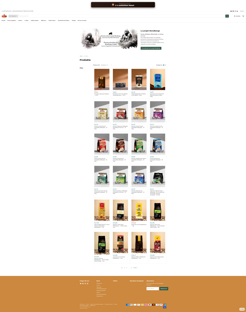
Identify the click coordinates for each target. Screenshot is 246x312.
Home (81, 56)
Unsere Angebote (11, 20)
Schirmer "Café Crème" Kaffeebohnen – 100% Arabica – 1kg (120, 226)
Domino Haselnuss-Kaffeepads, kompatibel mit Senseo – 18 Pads (120, 192)
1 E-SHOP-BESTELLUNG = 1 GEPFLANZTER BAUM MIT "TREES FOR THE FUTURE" (17, 11)
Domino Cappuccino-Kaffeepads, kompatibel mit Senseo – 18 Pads (120, 128)
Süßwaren (43, 20)
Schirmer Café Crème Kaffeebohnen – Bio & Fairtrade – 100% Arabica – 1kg (157, 226)
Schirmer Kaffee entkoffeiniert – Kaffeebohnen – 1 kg (138, 257)
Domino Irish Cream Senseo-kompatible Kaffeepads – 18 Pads (101, 192)
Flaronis (3, 20)
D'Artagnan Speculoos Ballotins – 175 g (101, 94)
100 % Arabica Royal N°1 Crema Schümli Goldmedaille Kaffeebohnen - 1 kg (101, 226)
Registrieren (164, 288)
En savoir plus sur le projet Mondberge (151, 48)
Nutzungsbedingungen (101, 294)
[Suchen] (227, 16)
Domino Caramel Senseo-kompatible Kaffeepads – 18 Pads (137, 128)
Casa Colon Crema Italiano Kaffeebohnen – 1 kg (119, 257)
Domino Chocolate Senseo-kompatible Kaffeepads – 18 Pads (156, 128)
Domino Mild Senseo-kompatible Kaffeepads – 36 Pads (156, 160)
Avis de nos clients (82, 20)
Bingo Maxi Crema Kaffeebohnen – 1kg (139, 225)
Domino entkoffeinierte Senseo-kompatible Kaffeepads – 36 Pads (138, 160)
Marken (20, 20)
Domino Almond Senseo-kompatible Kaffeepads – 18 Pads (100, 128)
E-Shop (26, 20)
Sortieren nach (96, 65)
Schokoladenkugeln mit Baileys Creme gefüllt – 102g (138, 94)
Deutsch (241, 11)
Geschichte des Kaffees (63, 20)
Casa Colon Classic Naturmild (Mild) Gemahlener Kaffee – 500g (157, 95)
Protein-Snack (52, 20)
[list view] (165, 65)
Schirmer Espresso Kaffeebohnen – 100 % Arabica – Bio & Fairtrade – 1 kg (101, 260)
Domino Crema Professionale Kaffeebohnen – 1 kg (157, 257)
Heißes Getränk (35, 20)
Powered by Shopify (83, 308)
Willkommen (99, 283)
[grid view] (163, 65)
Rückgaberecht (99, 296)
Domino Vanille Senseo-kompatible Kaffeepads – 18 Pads (137, 192)
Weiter (135, 267)
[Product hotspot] (86, 37)
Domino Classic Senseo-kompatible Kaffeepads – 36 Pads (100, 160)
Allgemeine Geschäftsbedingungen (96, 304)
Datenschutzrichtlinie (100, 290)
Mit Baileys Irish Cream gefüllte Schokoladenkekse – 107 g (120, 94)
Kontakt (74, 20)
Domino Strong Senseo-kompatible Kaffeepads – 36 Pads (119, 160)
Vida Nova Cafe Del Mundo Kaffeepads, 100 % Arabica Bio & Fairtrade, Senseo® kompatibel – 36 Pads (157, 193)
